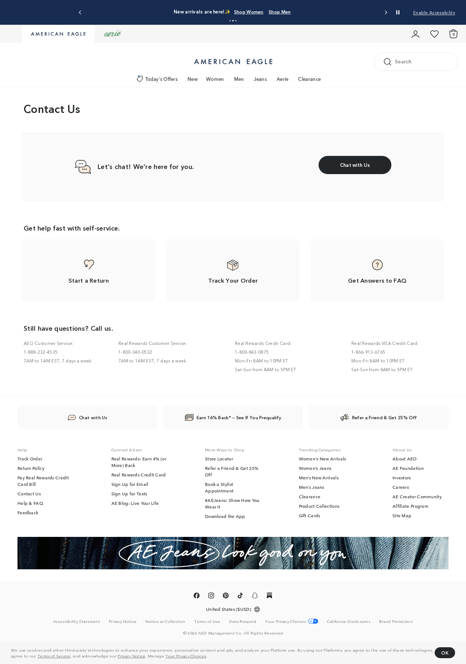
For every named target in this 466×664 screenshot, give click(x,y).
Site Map (401, 515)
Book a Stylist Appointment (219, 487)
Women (215, 78)
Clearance (309, 78)
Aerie (283, 78)
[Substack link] (269, 597)
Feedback (27, 512)
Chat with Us (93, 417)
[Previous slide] (80, 12)
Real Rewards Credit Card (138, 474)
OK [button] (445, 652)
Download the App (225, 516)
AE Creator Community (417, 496)
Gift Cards (309, 515)
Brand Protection (396, 621)
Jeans (260, 78)
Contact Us (29, 493)
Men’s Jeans (311, 487)
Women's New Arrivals (322, 458)
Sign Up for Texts (129, 493)
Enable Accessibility (434, 12)
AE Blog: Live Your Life (135, 503)
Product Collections (319, 506)
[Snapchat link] (255, 597)
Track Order (29, 458)
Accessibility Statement (76, 621)
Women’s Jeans (315, 468)
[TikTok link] (240, 597)
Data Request (243, 621)
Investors (401, 477)
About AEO (404, 458)
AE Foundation (408, 468)
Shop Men (280, 11)
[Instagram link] (211, 597)
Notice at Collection (165, 621)
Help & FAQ (30, 503)
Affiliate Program (410, 506)
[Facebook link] (197, 597)
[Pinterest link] (226, 597)
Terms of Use (207, 621)
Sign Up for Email (130, 484)
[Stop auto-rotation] (398, 12)
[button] (230, 20)
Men (239, 78)
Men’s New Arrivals (319, 477)
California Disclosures (348, 621)
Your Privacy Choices (185, 656)
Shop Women (249, 11)
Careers (400, 487)
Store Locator (219, 458)
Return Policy (30, 468)
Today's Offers (161, 78)
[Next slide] (386, 12)
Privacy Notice (131, 656)
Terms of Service (54, 656)
